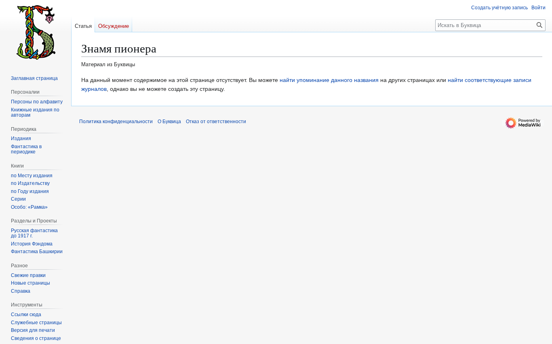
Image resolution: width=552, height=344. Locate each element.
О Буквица (169, 121)
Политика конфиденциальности (116, 121)
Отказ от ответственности (216, 121)
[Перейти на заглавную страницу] (35, 32)
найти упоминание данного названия (329, 80)
